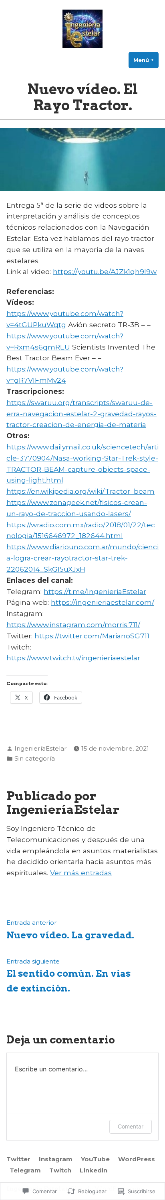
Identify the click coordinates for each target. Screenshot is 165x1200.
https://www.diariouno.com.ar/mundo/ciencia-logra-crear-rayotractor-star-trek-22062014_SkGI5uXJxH (82, 557)
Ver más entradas (81, 872)
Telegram (25, 1170)
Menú (146, 60)
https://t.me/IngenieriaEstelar (95, 591)
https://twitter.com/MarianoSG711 (91, 636)
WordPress (136, 1159)
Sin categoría (34, 758)
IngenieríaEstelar (40, 748)
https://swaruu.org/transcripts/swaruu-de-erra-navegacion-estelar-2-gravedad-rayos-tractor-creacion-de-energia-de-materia (81, 413)
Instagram (55, 1159)
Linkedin (93, 1170)
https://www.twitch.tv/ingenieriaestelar (73, 658)
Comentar (130, 1126)
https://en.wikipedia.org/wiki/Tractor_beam (80, 491)
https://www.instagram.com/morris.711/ (73, 624)
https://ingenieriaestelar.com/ (102, 602)
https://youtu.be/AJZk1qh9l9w (105, 271)
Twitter (18, 1159)
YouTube (95, 1159)
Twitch (60, 1170)
